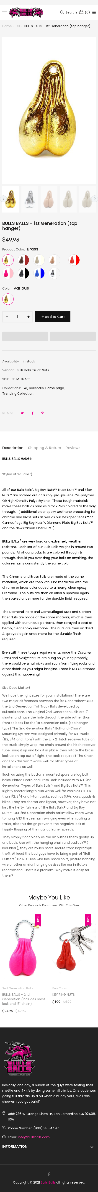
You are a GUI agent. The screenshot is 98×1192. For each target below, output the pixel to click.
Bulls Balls (48, 1182)
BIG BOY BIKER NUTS (67, 994)
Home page (54, 388)
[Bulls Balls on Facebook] (48, 1174)
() (87, 12)
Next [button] (94, 198)
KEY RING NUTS (13, 994)
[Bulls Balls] (26, 12)
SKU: (5, 379)
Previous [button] (3, 198)
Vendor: (8, 370)
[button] (25, 336)
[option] (10, 199)
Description (12, 447)
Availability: (11, 361)
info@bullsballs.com (34, 1137)
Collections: (11, 388)
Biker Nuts (59, 988)
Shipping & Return (44, 447)
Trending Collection (18, 393)
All (25, 388)
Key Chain (9, 988)
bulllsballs (36, 388)
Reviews (73, 447)
